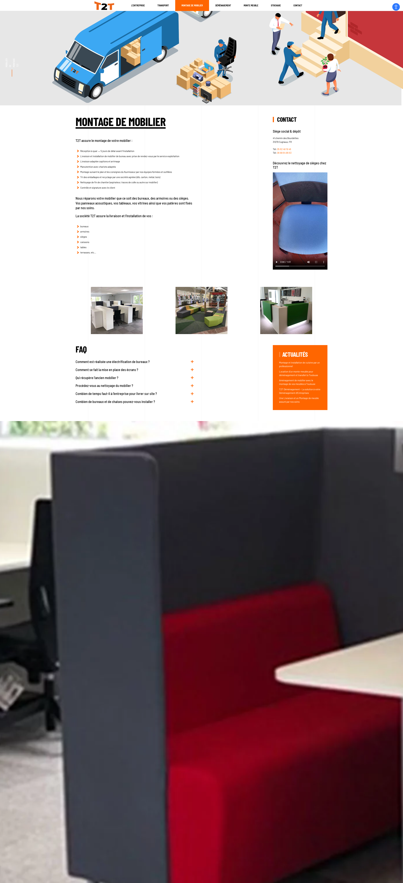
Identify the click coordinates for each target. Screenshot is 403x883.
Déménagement (223, 5)
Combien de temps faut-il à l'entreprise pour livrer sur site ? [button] (116, 393)
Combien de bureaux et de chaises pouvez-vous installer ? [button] (115, 402)
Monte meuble (251, 5)
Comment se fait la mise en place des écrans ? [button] (107, 370)
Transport (163, 5)
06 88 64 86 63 (284, 152)
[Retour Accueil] (104, 5)
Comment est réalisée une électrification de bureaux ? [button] (113, 362)
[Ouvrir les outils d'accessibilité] (396, 7)
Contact (297, 5)
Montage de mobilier (192, 5)
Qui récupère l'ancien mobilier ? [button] (97, 378)
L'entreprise (138, 5)
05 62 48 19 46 (284, 149)
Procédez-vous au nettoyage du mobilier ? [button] (104, 385)
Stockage (276, 5)
